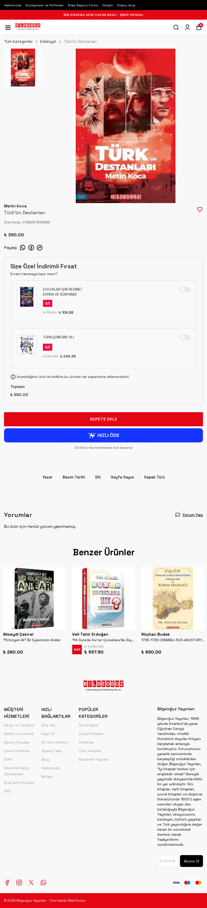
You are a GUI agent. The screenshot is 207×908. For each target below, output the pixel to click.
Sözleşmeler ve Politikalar (44, 5)
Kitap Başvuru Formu (83, 5)
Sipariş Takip (51, 751)
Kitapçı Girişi (126, 5)
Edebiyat (48, 41)
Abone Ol (191, 861)
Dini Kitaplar (88, 725)
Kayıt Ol (47, 733)
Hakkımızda (12, 5)
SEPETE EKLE (103, 419)
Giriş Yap (48, 725)
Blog (45, 759)
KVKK (8, 759)
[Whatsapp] (43, 883)
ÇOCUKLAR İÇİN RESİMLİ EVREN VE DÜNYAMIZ (62, 292)
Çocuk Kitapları (91, 733)
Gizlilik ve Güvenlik (19, 733)
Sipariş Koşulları (17, 742)
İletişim (107, 5)
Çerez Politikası (17, 751)
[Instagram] (19, 883)
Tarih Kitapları (90, 751)
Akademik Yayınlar (94, 759)
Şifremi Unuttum (54, 742)
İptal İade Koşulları (19, 782)
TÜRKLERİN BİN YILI (58, 337)
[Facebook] (7, 883)
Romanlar (86, 742)
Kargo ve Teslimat (19, 725)
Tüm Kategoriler (18, 41)
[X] (31, 883)
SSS (7, 791)
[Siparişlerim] (187, 27)
